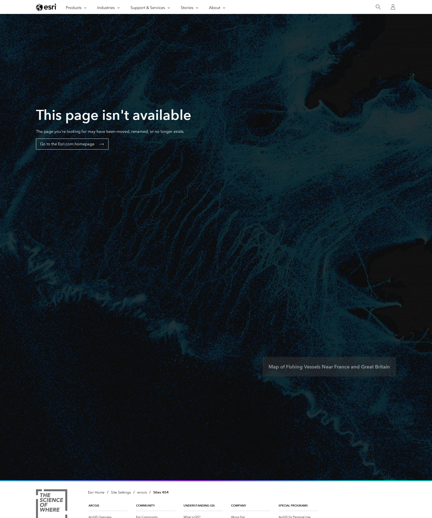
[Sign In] (393, 7)
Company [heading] (238, 505)
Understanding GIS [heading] (199, 505)
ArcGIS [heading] (93, 505)
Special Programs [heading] (293, 505)
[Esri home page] (46, 7)
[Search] (378, 7)
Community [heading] (145, 505)
